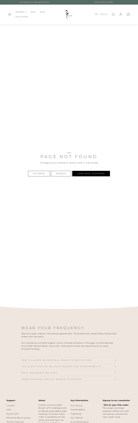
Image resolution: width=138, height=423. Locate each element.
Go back (39, 173)
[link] (121, 14)
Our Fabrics (77, 418)
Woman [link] (20, 12)
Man (33, 12)
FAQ (8, 409)
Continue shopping (91, 173)
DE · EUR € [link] (101, 14)
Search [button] (61, 173)
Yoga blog (76, 414)
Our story (22, 17)
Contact (10, 405)
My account (12, 414)
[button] (9, 14)
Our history (76, 405)
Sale (42, 12)
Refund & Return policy (18, 418)
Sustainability (78, 409)
